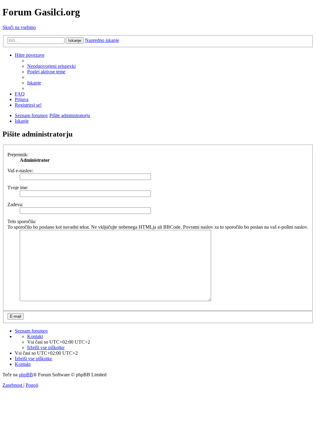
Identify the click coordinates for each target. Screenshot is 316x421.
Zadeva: (15, 204)
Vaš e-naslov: (20, 170)
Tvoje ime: (17, 187)
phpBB (26, 374)
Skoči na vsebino (19, 27)
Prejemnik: (17, 154)
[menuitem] (51, 66)
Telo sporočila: (21, 221)
